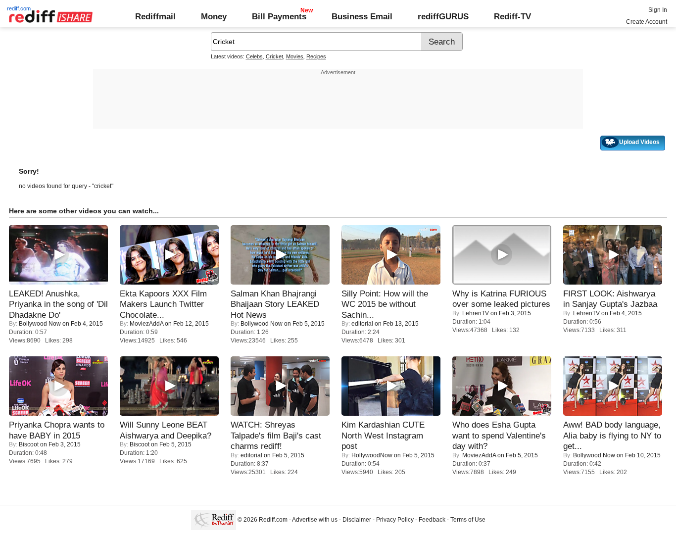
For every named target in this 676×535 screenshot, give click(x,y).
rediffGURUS (443, 16)
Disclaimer (356, 519)
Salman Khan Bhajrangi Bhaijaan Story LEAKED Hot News (275, 304)
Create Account (646, 21)
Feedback (432, 519)
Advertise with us (315, 519)
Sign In (657, 9)
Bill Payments (279, 16)
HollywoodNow (371, 455)
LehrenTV (475, 313)
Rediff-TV (512, 16)
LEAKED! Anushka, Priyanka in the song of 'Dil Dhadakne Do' (58, 304)
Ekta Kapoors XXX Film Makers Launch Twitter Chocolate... (163, 304)
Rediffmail (155, 16)
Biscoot (29, 444)
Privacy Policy (395, 519)
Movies (294, 56)
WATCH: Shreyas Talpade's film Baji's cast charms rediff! (276, 435)
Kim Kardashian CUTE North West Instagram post (383, 435)
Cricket (274, 56)
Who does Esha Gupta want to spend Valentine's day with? (499, 435)
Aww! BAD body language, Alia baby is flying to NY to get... (612, 435)
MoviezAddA (146, 323)
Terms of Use (467, 519)
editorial (362, 323)
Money (214, 16)
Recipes (316, 56)
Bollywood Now (40, 323)
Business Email (362, 16)
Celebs (254, 56)
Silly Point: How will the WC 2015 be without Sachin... (384, 304)
